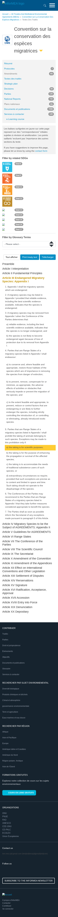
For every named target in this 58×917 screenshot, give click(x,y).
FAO (4, 820)
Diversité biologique (10, 689)
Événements (7, 651)
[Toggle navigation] (52, 5)
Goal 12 (19, 198)
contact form (41, 151)
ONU (4, 813)
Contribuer (6, 906)
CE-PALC (6, 829)
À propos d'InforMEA (10, 900)
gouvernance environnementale (15, 706)
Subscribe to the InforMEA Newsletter (28, 880)
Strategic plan (11, 83)
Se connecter (7, 909)
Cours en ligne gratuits (21, 793)
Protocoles (28, 68)
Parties (28, 94)
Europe (5, 743)
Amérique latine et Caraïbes (14, 749)
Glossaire (6, 669)
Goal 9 (18, 175)
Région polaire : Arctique (12, 761)
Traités (5, 634)
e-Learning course (15, 119)
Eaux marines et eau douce (13, 718)
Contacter (6, 903)
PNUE (5, 816)
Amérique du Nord (10, 755)
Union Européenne (10, 836)
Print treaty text (29, 257)
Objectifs (6, 657)
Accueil (5, 14)
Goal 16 (19, 224)
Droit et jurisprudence (11, 645)
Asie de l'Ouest (8, 766)
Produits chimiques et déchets (15, 694)
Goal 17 (19, 229)
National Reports (28, 99)
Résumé (8, 63)
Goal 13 (19, 210)
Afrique (5, 732)
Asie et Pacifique (9, 738)
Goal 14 (19, 215)
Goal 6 (18, 164)
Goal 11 (19, 187)
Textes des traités (12, 78)
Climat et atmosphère (11, 700)
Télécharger (48, 257)
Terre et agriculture (10, 712)
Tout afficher (12, 257)
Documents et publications (28, 109)
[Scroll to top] (49, 908)
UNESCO (6, 823)
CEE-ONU (6, 826)
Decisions (28, 88)
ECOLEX (6, 833)
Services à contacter (28, 114)
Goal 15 (19, 220)
